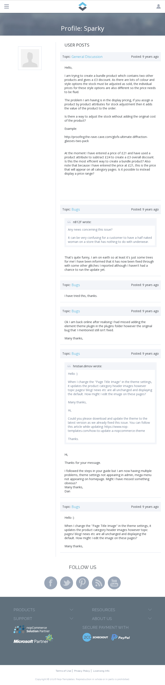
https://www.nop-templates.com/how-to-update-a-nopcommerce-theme (106, 429)
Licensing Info (101, 670)
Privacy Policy (82, 670)
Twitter (66, 582)
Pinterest (82, 582)
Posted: (136, 56)
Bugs (76, 209)
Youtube (114, 582)
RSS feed (98, 582)
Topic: (66, 56)
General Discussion (87, 56)
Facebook (50, 582)
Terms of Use (63, 670)
